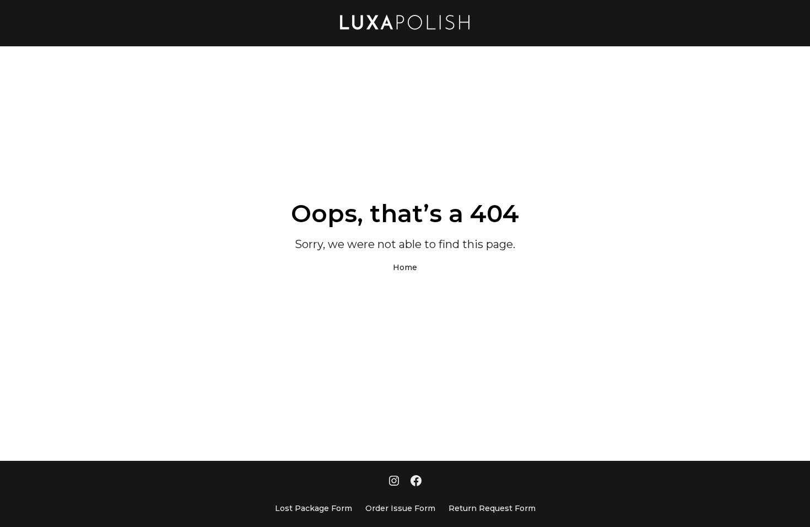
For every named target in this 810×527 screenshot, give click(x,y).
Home (405, 267)
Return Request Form (492, 508)
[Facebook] (416, 482)
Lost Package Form (313, 508)
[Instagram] (394, 482)
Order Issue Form (400, 508)
